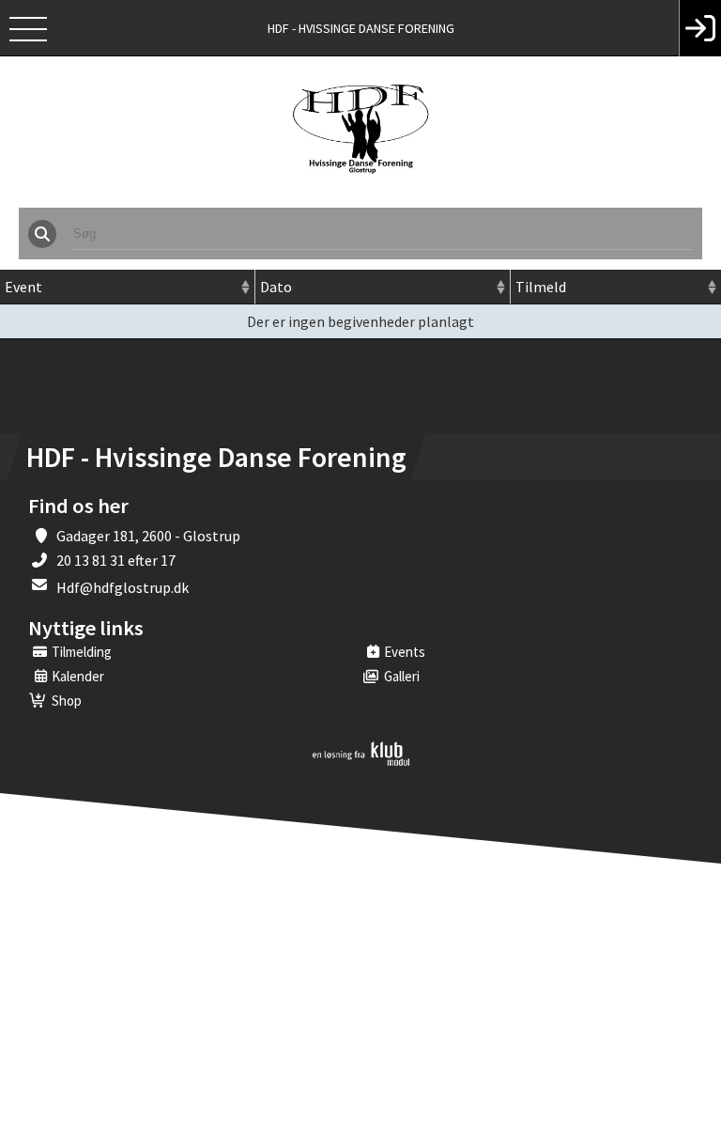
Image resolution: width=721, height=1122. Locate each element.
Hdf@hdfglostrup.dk (122, 587)
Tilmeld (540, 286)
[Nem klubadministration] (361, 762)
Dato (276, 286)
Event (23, 286)
